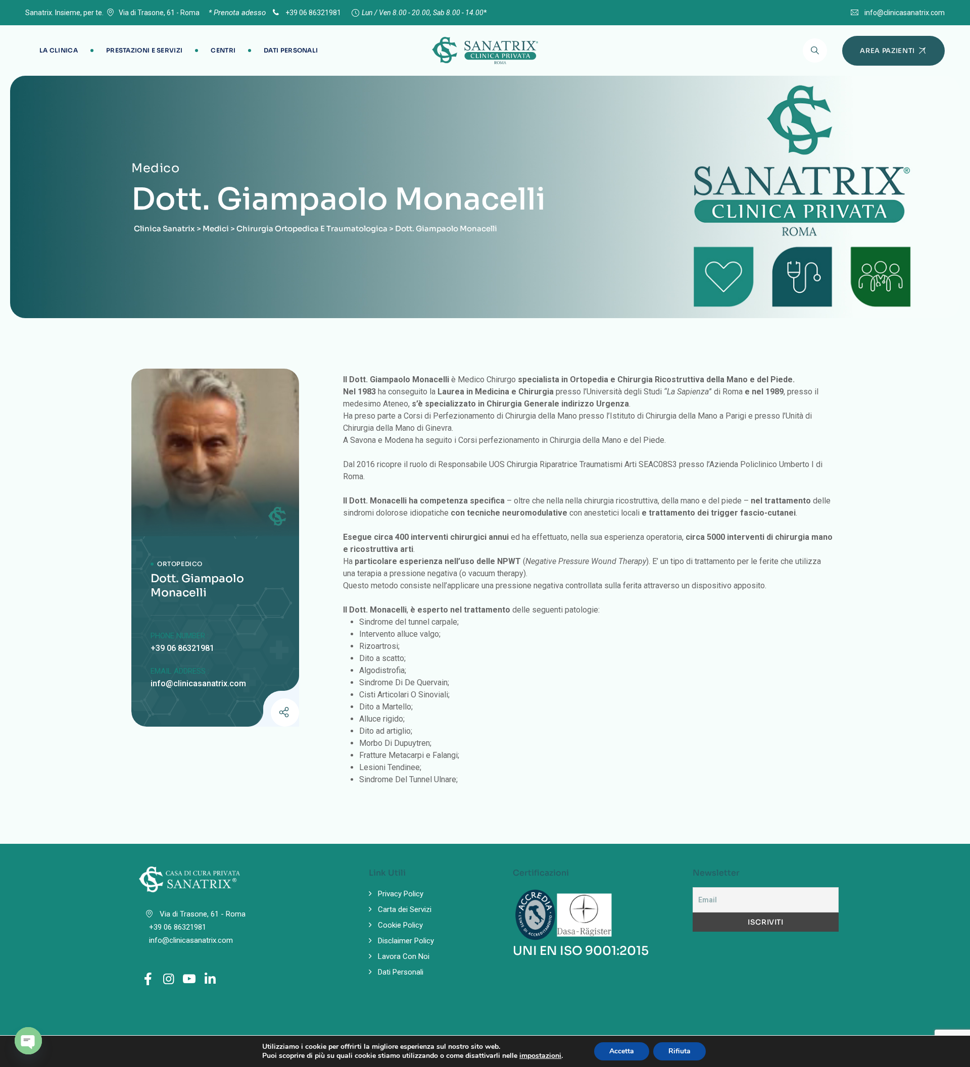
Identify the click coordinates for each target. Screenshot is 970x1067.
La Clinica (58, 50)
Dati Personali (291, 50)
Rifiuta (679, 1051)
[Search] (815, 50)
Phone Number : (180, 635)
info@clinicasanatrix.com (904, 13)
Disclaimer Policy (406, 940)
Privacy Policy (400, 893)
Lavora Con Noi (403, 956)
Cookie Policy (400, 925)
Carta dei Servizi (404, 909)
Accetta (621, 1051)
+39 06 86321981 (312, 13)
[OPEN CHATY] (28, 1040)
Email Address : (180, 671)
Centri (223, 50)
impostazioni (540, 1055)
